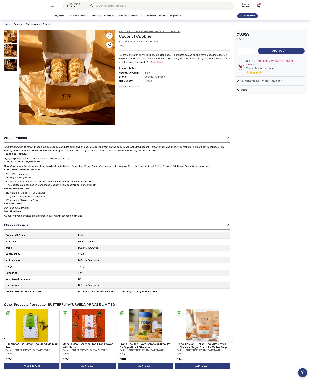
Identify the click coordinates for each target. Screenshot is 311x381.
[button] (52, 6)
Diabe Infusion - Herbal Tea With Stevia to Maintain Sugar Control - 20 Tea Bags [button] (202, 346)
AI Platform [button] (109, 15)
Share (243, 89)
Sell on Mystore (247, 15)
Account (246, 5)
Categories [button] (58, 15)
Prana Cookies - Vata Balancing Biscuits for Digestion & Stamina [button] (145, 346)
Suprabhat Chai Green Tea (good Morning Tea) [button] (32, 346)
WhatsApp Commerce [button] (127, 15)
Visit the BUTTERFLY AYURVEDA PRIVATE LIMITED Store (149, 31)
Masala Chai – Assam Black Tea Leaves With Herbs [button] (88, 346)
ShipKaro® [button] (96, 15)
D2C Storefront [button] (148, 15)
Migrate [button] (174, 15)
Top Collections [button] (78, 15)
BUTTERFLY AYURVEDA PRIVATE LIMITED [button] (270, 63)
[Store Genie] (302, 372)
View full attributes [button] (129, 86)
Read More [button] (157, 62)
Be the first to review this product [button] (138, 41)
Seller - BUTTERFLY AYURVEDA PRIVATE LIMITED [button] (28, 350)
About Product (15, 137)
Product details (16, 224)
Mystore (269, 68)
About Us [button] (163, 15)
